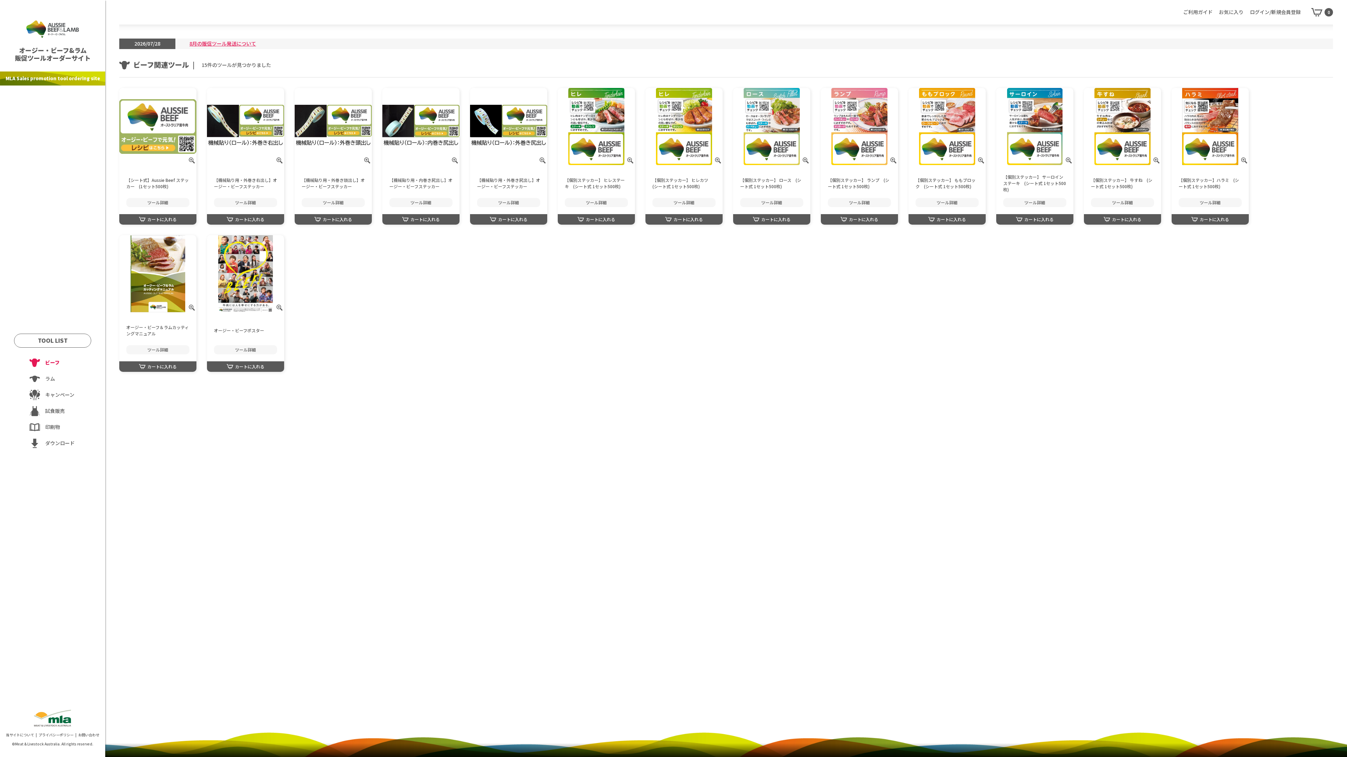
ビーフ (52, 362)
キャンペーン (59, 394)
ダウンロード (60, 442)
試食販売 (55, 410)
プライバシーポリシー (56, 734)
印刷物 (52, 426)
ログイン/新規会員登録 (1275, 11)
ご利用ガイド (1198, 11)
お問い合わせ (88, 734)
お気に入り (1231, 11)
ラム (50, 378)
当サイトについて (20, 734)
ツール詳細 (157, 202)
